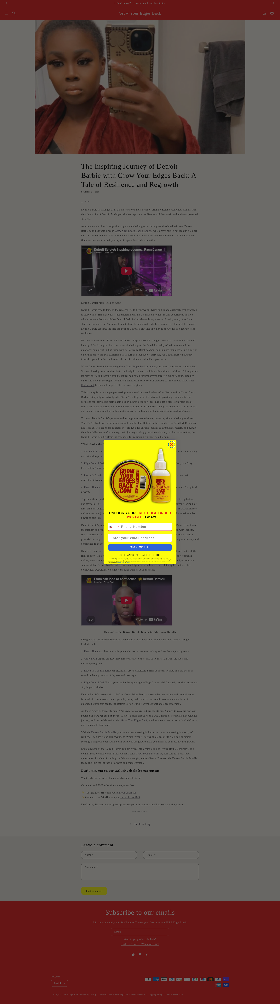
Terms (128, 562)
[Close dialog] (171, 444)
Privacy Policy (121, 562)
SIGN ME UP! (140, 547)
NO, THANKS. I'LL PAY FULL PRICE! (140, 555)
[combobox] (113, 527)
